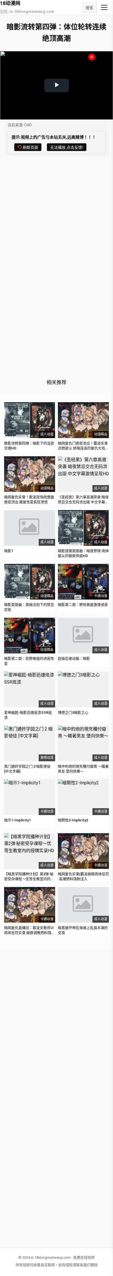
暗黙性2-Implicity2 (73, 820)
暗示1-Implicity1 (17, 820)
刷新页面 (30, 147)
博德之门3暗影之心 (73, 712)
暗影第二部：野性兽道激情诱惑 (83, 605)
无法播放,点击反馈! (66, 147)
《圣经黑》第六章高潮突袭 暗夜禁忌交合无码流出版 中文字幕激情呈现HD (83, 502)
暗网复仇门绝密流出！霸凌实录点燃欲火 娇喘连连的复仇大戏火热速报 (83, 448)
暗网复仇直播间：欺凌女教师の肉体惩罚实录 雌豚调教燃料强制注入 (29, 933)
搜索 (89, 7)
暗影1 (8, 551)
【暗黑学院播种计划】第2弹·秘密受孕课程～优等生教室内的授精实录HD (29, 879)
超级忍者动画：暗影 (74, 658)
